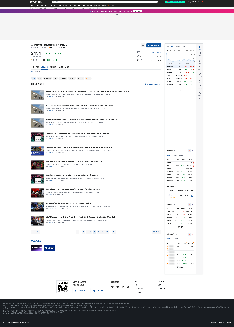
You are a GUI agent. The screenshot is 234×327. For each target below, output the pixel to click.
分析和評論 (38, 71)
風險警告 (229, 322)
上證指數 (169, 69)
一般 (32, 67)
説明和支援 (161, 288)
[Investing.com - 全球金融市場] (37, 2)
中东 (86, 8)
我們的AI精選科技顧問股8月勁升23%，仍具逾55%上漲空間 (68, 203)
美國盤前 (56, 8)
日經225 (169, 75)
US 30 (168, 78)
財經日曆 (89, 5)
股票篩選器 (97, 5)
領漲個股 (174, 155)
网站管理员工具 (139, 292)
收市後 (61, 8)
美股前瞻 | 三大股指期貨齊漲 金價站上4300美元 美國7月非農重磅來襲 (72, 175)
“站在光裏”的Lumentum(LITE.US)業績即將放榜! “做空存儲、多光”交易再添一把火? (77, 133)
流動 (136, 285)
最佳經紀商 (170, 187)
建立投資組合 (139, 288)
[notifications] (199, 2)
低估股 (98, 8)
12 (107, 232)
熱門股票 (170, 204)
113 (114, 232)
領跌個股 (181, 155)
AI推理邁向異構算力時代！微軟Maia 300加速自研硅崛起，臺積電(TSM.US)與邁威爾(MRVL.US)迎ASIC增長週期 (88, 92)
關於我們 (161, 281)
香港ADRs (74, 8)
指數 (172, 46)
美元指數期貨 (170, 84)
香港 (45, 8)
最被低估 (169, 239)
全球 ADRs (67, 8)
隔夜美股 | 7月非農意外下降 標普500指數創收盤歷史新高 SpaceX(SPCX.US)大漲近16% (79, 147)
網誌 (136, 281)
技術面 (60, 67)
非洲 (94, 8)
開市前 (35, 60)
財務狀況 (53, 67)
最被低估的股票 (172, 234)
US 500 (169, 81)
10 (99, 232)
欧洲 (83, 8)
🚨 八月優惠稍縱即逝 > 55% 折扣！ (175, 2)
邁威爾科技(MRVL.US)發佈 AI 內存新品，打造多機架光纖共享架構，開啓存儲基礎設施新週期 (80, 217)
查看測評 (192, 195)
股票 (33, 8)
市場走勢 (170, 150)
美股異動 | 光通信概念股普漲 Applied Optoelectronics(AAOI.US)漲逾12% (74, 161)
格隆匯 (50, 194)
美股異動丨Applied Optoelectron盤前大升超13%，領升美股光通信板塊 (73, 189)
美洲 (79, 8)
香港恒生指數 (170, 66)
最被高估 (175, 239)
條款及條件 (213, 322)
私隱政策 (221, 322)
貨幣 (168, 46)
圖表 (37, 67)
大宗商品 (178, 46)
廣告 (159, 285)
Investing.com (52, 208)
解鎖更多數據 (155, 52)
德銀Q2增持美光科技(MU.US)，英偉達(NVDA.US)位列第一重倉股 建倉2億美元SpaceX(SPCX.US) (82, 119)
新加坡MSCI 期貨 (171, 72)
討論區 (67, 67)
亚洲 (90, 8)
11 (103, 232)
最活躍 (168, 155)
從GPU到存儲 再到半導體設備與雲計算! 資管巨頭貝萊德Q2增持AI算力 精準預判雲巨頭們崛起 (80, 106)
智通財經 (51, 97)
